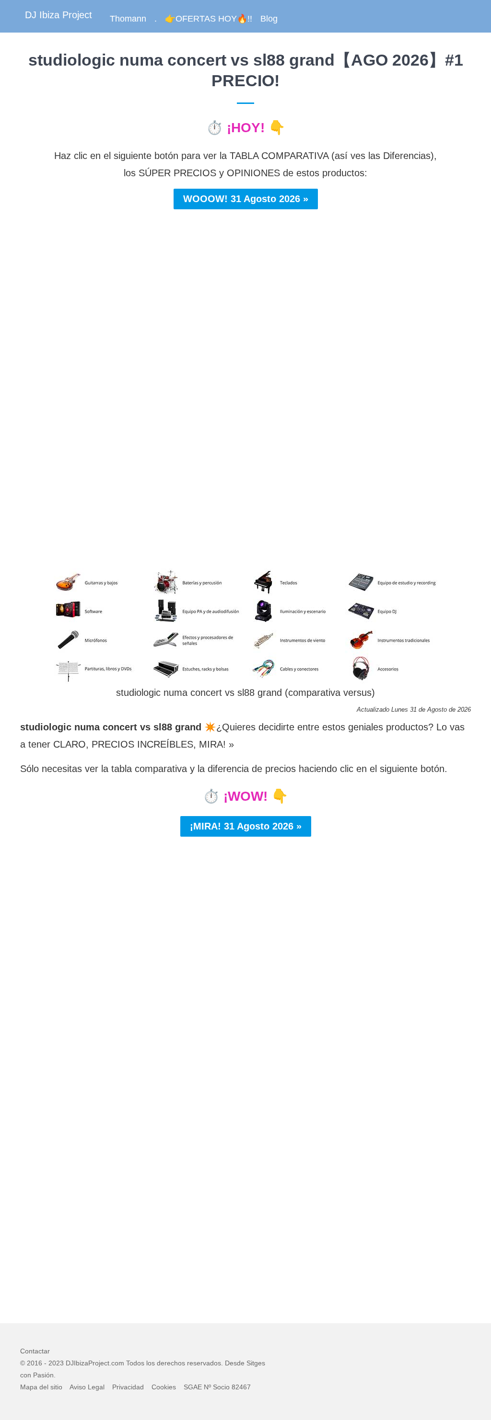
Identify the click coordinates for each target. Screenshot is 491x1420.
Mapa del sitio (41, 1387)
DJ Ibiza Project (58, 15)
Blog (269, 18)
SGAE (193, 1387)
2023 (56, 1363)
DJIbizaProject (87, 1363)
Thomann (128, 18)
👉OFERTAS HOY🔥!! (208, 18)
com (117, 1363)
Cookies (164, 1387)
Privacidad (128, 1387)
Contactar (35, 1351)
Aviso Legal (87, 1387)
